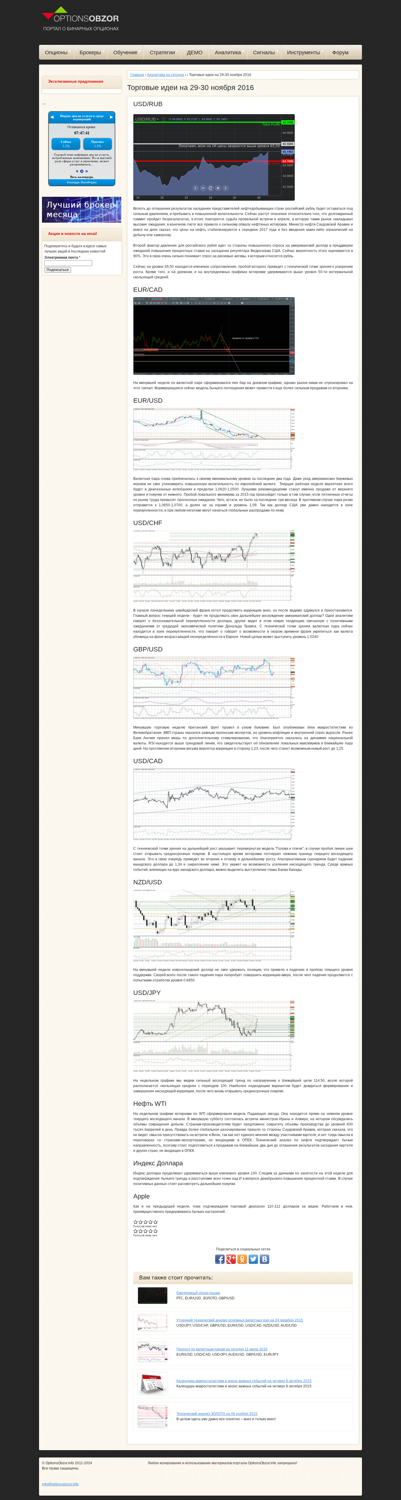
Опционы (53, 53)
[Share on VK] (264, 1259)
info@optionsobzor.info (60, 1484)
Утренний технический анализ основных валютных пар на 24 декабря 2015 (239, 1320)
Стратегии (159, 53)
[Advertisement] (81, 369)
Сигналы (261, 53)
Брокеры (87, 53)
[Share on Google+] (231, 1259)
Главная (137, 75)
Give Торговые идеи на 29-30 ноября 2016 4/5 (150, 1222)
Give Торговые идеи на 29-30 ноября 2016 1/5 (135, 1222)
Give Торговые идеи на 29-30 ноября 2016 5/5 (155, 1222)
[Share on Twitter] (253, 1259)
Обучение (122, 53)
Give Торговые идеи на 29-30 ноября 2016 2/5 (140, 1222)
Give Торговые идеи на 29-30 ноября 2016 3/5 (145, 1222)
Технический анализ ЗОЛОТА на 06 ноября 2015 (216, 1414)
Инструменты (300, 53)
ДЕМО (195, 52)
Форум (340, 52)
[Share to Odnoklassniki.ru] (242, 1259)
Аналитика (225, 53)
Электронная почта (62, 257)
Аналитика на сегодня (165, 75)
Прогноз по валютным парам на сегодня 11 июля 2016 (221, 1349)
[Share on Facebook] (220, 1259)
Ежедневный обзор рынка (198, 1293)
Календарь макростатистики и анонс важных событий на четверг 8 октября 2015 (243, 1381)
